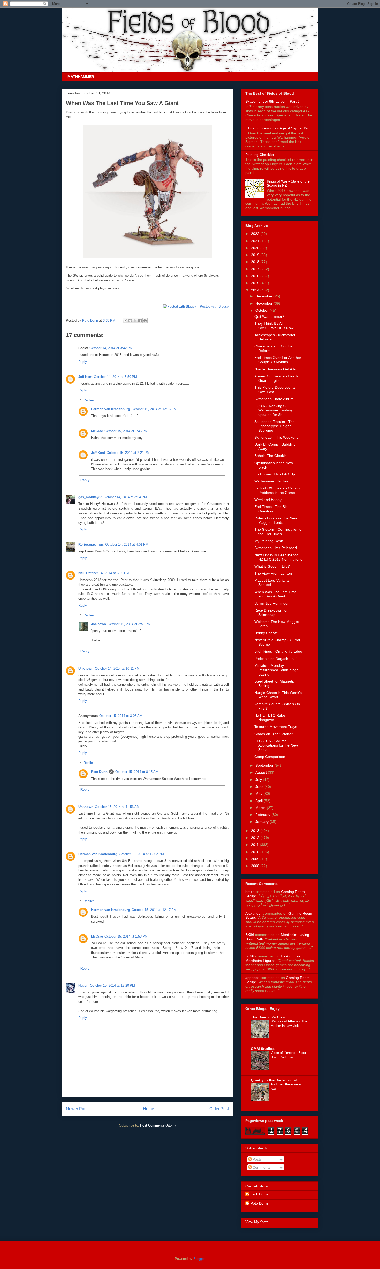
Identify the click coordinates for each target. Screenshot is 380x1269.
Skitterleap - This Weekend (276, 437)
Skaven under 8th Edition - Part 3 (272, 101)
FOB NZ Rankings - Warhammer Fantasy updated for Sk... (273, 410)
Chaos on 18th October (273, 734)
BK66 (249, 935)
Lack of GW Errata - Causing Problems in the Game (277, 490)
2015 (255, 283)
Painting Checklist (259, 155)
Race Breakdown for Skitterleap (271, 612)
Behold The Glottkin (270, 456)
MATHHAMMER (80, 77)
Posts (257, 1159)
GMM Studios (263, 1048)
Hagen (83, 985)
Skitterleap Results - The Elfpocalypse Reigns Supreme (274, 425)
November (264, 303)
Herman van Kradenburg (110, 409)
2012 (255, 838)
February (263, 815)
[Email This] (125, 320)
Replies (89, 400)
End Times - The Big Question (271, 509)
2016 (255, 276)
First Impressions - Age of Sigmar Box (279, 128)
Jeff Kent (85, 377)
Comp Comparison (269, 757)
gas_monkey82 (90, 497)
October (262, 310)
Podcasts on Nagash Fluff (275, 658)
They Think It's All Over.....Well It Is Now (273, 325)
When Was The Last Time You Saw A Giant (275, 594)
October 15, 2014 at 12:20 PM (112, 985)
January (262, 822)
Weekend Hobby (268, 500)
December (264, 296)
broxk (249, 892)
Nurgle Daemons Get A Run (277, 369)
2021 (255, 241)
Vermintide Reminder (271, 603)
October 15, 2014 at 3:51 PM (129, 624)
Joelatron (98, 624)
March (261, 808)
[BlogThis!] (130, 320)
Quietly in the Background (274, 1080)
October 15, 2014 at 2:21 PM (128, 453)
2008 (255, 866)
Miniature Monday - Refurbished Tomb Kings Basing (276, 669)
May (259, 793)
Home (148, 1109)
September (265, 765)
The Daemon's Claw (268, 1017)
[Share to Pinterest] (145, 320)
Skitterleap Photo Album (273, 399)
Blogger (198, 1259)
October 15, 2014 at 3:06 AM (120, 716)
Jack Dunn (259, 1194)
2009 (255, 859)
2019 (255, 255)
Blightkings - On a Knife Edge (278, 651)
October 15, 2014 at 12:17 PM (154, 910)
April (259, 801)
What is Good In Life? (272, 566)
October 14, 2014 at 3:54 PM (125, 497)
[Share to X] (135, 320)
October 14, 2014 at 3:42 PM (111, 348)
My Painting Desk (268, 541)
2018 (255, 262)
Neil (81, 573)
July (259, 780)
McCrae (97, 431)
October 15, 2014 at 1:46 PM (126, 431)
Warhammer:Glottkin (271, 481)
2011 (255, 845)
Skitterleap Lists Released (275, 548)
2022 (255, 234)
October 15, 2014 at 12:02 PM (141, 854)
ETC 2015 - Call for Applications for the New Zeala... (276, 745)
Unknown (85, 668)
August (261, 772)
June (259, 786)
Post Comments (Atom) (158, 1125)
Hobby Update (266, 633)
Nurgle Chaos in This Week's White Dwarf (278, 695)
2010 (255, 852)
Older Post (219, 1109)
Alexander (253, 913)
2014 (255, 290)
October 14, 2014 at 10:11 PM (117, 668)
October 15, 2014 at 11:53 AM (117, 807)
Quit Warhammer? (269, 316)
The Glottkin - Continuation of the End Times (278, 531)
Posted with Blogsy (214, 306)
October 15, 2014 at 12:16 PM (154, 409)
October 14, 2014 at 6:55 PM (107, 573)
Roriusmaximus (91, 544)
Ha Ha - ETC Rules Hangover (270, 717)
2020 (255, 248)
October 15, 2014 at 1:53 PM (126, 936)
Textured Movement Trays (275, 727)
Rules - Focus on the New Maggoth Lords (275, 520)
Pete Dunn (90, 320)
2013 (255, 831)
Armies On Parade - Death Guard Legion (276, 378)
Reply (82, 362)
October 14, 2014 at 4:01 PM (126, 544)
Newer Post (76, 1109)
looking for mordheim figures (272, 958)
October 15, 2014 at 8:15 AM (136, 772)
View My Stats (256, 1222)
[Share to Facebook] (140, 320)
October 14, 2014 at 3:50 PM (115, 377)
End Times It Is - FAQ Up (274, 474)
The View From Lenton (273, 573)
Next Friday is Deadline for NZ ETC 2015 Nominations (278, 557)
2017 (255, 269)
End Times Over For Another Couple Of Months (277, 359)
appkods (252, 977)
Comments (261, 1167)
